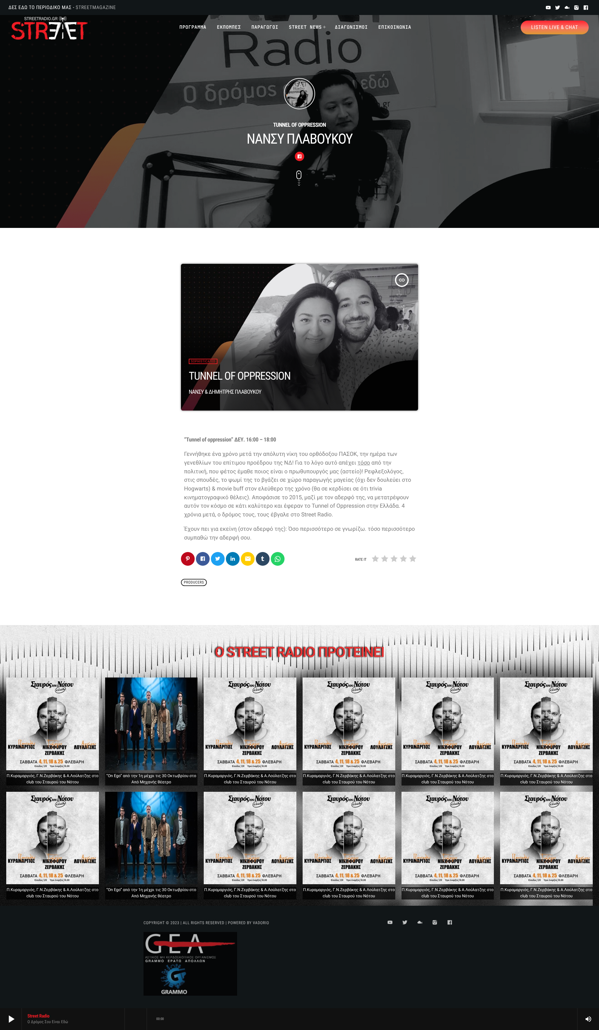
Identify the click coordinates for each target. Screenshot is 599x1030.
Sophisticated (203, 361)
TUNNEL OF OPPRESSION (239, 375)
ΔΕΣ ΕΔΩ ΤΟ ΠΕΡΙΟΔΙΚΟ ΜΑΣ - (62, 7)
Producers (194, 582)
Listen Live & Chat (554, 27)
